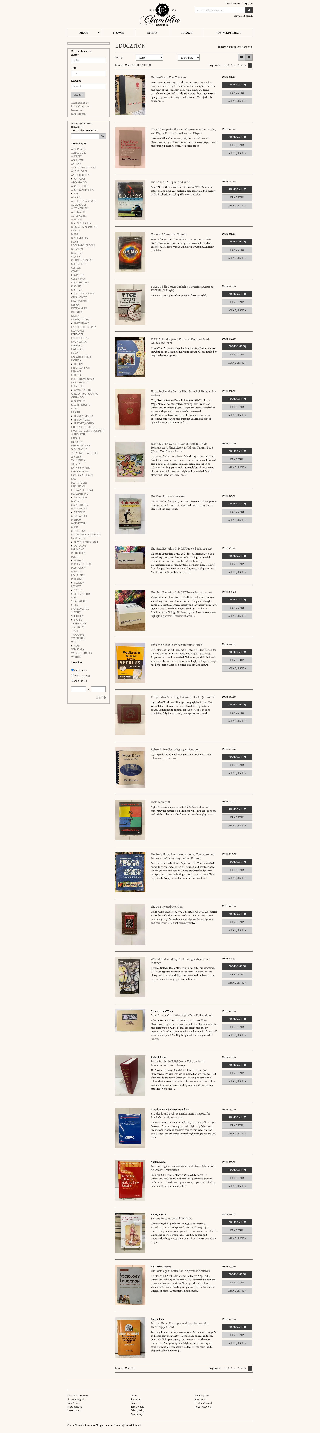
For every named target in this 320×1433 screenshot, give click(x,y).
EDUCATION (77, 334)
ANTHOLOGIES (79, 171)
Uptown (186, 33)
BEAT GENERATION (81, 223)
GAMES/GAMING (82, 390)
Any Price (81, 670)
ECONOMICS (77, 331)
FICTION (78, 364)
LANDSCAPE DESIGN (82, 475)
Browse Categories (80, 106)
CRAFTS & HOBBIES (84, 293)
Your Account (232, 3)
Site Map (118, 1425)
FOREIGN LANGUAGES (82, 379)
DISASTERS (77, 312)
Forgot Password (203, 1407)
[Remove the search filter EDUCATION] (150, 65)
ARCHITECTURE (79, 186)
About (83, 33)
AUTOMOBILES (79, 216)
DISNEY (75, 316)
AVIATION (76, 219)
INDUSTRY (77, 442)
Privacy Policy (137, 1410)
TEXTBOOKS (77, 627)
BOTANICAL (77, 249)
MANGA (75, 501)
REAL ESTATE (78, 575)
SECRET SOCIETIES (81, 594)
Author (75, 55)
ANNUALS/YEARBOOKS (83, 167)
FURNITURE (77, 386)
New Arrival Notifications (236, 47)
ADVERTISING (78, 149)
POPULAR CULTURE (81, 564)
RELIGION (79, 583)
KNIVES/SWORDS (80, 468)
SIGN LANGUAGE (80, 609)
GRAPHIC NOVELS (80, 405)
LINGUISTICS (78, 486)
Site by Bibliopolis (132, 1425)
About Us (135, 1399)
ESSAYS (75, 353)
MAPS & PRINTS (79, 505)
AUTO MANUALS (80, 208)
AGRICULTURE (78, 153)
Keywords (76, 81)
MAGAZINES (80, 497)
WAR (76, 646)
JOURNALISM (78, 460)
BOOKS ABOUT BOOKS (83, 245)
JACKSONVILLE (79, 449)
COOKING (76, 286)
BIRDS (74, 234)
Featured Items (74, 1407)
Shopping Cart (202, 1395)
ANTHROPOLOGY (80, 175)
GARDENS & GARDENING (84, 394)
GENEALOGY (77, 397)
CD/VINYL (76, 256)
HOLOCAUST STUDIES (82, 427)
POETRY (75, 557)
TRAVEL (75, 631)
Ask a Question (237, 101)
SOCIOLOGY (77, 616)
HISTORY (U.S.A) (82, 419)
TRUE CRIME (77, 634)
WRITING (76, 657)
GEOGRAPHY (78, 401)
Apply (99, 697)
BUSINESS (76, 253)
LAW (73, 479)
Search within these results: (84, 130)
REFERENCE (77, 579)
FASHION (76, 360)
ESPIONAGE (77, 349)
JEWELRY (76, 457)
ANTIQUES (79, 179)
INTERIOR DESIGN (81, 445)
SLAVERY (76, 612)
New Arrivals (77, 110)
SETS (73, 597)
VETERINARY (78, 638)
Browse (118, 33)
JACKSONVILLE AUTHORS (84, 453)
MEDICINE (79, 512)
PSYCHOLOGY (78, 568)
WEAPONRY (77, 649)
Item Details (237, 93)
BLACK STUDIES (79, 238)
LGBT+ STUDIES (79, 482)
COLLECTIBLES (78, 264)
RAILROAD (76, 571)
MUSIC (74, 527)
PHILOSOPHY (78, 553)
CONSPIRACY (78, 279)
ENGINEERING (79, 342)
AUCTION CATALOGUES (83, 201)
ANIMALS (76, 164)
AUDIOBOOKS (78, 204)
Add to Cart (235, 84)
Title (73, 68)
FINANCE (76, 371)
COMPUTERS (78, 275)
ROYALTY (76, 586)
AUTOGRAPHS (78, 212)
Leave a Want (73, 1410)
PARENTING (77, 549)
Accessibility (137, 1414)
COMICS (75, 271)
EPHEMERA (77, 345)
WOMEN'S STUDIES (81, 653)
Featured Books (78, 114)
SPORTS (78, 620)
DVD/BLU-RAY (81, 323)
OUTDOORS (80, 546)
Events (152, 33)
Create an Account (203, 1403)
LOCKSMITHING (79, 494)
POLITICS (79, 560)
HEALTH (75, 412)
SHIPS (74, 605)
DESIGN (75, 305)
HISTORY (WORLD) (84, 423)
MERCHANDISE (79, 516)
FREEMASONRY (79, 382)
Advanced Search (243, 16)
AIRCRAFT (76, 156)
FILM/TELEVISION (80, 368)
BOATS (74, 242)
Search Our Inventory (77, 1395)
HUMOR (75, 438)
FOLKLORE (76, 375)
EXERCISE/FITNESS (81, 356)
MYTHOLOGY (78, 531)
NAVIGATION (78, 538)
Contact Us (136, 1403)
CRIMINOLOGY (79, 297)
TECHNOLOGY (78, 623)
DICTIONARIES (79, 308)
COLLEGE (76, 268)
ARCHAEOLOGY (79, 182)
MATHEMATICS (79, 508)
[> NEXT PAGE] (250, 65)
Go (102, 136)
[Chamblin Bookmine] (160, 14)
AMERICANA (77, 160)
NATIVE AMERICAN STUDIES (86, 534)
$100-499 (80, 681)
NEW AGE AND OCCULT (86, 542)
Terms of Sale (137, 1407)
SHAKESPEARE (79, 601)
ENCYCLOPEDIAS (80, 338)
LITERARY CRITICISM (82, 490)
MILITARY (76, 520)
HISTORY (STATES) (83, 416)
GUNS (74, 408)
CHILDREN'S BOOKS (81, 260)
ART (76, 193)
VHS (73, 642)
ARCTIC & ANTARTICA (82, 190)
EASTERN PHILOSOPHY (83, 327)
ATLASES (75, 197)
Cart (250, 3)
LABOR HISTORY (79, 471)
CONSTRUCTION (80, 282)
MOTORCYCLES (79, 523)
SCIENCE (78, 590)
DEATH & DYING (79, 301)
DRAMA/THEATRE (80, 319)
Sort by (118, 57)
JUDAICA (75, 464)
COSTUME (76, 290)
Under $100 (82, 675)
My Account (200, 1399)
